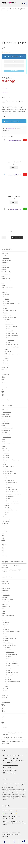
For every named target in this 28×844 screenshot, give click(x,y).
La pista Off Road (7, 767)
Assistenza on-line (7, 260)
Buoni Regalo (6, 258)
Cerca (14, 841)
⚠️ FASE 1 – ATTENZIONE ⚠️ (10, 813)
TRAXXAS (3, 383)
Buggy (13, 561)
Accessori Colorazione (12, 326)
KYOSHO (3, 377)
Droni (4, 283)
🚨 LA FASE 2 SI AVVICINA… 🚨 (10, 811)
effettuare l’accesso (10, 128)
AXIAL (3, 380)
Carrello (21, 841)
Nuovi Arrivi (5, 253)
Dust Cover (8, 319)
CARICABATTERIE (5, 400)
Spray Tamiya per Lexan (13, 344)
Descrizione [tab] (4, 88)
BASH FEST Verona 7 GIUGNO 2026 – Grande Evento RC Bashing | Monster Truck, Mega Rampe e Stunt (14, 823)
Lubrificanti (8, 351)
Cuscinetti (7, 301)
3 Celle (3, 391)
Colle (7, 358)
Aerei (4, 285)
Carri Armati (5, 276)
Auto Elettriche (6, 267)
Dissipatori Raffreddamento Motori (12, 303)
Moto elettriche (6, 278)
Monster (3, 562)
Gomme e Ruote (8, 362)
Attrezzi (6, 312)
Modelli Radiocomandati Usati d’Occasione (13, 755)
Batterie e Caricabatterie (8, 287)
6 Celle (3, 395)
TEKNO (3, 382)
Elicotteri (5, 369)
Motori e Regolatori (18, 565)
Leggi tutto (14, 167)
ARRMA (3, 379)
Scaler (6, 562)
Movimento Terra (6, 274)
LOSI (3, 376)
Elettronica (5, 367)
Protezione (8, 321)
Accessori (9, 8)
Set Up (6, 308)
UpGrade (5, 269)
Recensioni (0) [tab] (5, 92)
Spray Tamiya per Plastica (13, 347)
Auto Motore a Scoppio (8, 271)
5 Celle (3, 394)
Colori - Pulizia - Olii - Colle (17, 8)
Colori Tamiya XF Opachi (13, 335)
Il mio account (4, 841)
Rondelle (6, 296)
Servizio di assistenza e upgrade (10, 758)
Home (4, 8)
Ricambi (5, 290)
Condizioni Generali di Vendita (10, 770)
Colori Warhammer (10, 324)
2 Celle (3, 389)
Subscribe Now (14, 70)
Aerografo (10, 328)
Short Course (21, 561)
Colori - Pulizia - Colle (14, 570)
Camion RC (5, 264)
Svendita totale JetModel (9, 818)
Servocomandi (5, 567)
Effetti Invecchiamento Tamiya (14, 337)
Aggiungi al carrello (16, 237)
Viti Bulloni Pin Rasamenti (10, 310)
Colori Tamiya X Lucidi (12, 333)
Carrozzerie (7, 365)
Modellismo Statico (7, 255)
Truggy (16, 561)
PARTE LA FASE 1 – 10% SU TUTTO (11, 816)
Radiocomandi (11, 565)
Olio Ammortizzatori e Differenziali (13, 353)
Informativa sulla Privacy (9, 772)
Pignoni (6, 360)
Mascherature (10, 9)
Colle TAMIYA (10, 331)
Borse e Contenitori (9, 315)
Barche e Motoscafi (7, 280)
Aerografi (7, 294)
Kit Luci (6, 305)
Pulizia (7, 356)
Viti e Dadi (7, 299)
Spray (9, 342)
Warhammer (5, 262)
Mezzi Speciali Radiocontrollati (10, 765)
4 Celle (3, 392)
